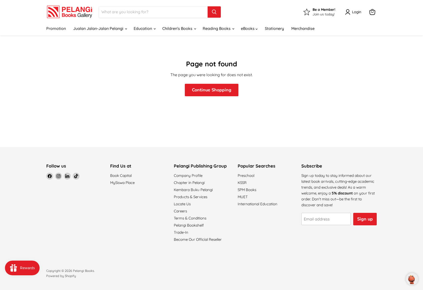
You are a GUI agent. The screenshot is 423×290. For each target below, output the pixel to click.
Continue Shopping (211, 90)
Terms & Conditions (190, 218)
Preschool (246, 175)
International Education (257, 204)
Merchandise (303, 28)
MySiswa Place (122, 182)
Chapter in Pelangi (189, 182)
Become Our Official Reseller (198, 239)
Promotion (56, 28)
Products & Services (190, 196)
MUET (243, 196)
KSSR (242, 182)
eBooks (248, 28)
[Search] (214, 12)
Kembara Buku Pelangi (193, 189)
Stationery (274, 28)
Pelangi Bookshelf (189, 225)
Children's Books (177, 28)
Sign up (365, 219)
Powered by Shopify (61, 276)
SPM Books (247, 189)
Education (143, 28)
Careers (180, 211)
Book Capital (121, 175)
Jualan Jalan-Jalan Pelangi (98, 28)
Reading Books (217, 28)
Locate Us (182, 204)
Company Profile (188, 175)
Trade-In (181, 232)
